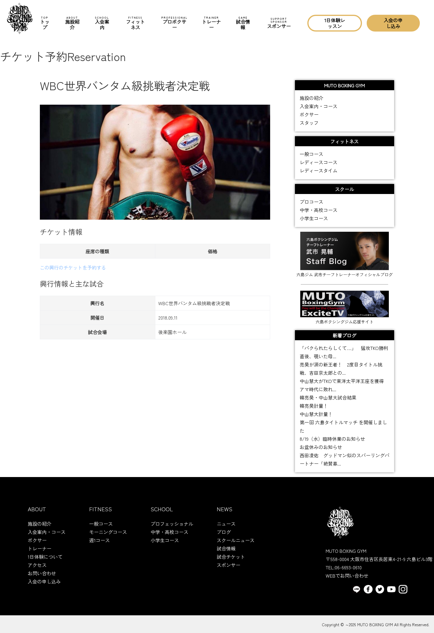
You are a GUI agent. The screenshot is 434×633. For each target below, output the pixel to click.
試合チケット (231, 556)
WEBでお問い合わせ (347, 575)
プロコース (311, 201)
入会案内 (102, 23)
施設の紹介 (311, 97)
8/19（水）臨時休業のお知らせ (332, 438)
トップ (45, 23)
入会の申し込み (393, 23)
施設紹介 (72, 23)
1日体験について (45, 556)
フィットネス (135, 23)
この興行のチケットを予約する (73, 267)
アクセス (37, 564)
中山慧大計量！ (316, 413)
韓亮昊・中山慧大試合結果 (328, 397)
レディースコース (318, 162)
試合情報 (243, 23)
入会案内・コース (318, 106)
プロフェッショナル (172, 523)
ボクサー (309, 114)
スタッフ (309, 122)
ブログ (224, 531)
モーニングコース (108, 531)
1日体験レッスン (334, 23)
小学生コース (314, 218)
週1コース (99, 540)
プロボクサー (174, 23)
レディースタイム (318, 170)
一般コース (311, 153)
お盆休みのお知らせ (321, 447)
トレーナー (211, 23)
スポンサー (279, 23)
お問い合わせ (42, 573)
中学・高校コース (318, 209)
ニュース (226, 523)
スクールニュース (235, 540)
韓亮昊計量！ (314, 405)
